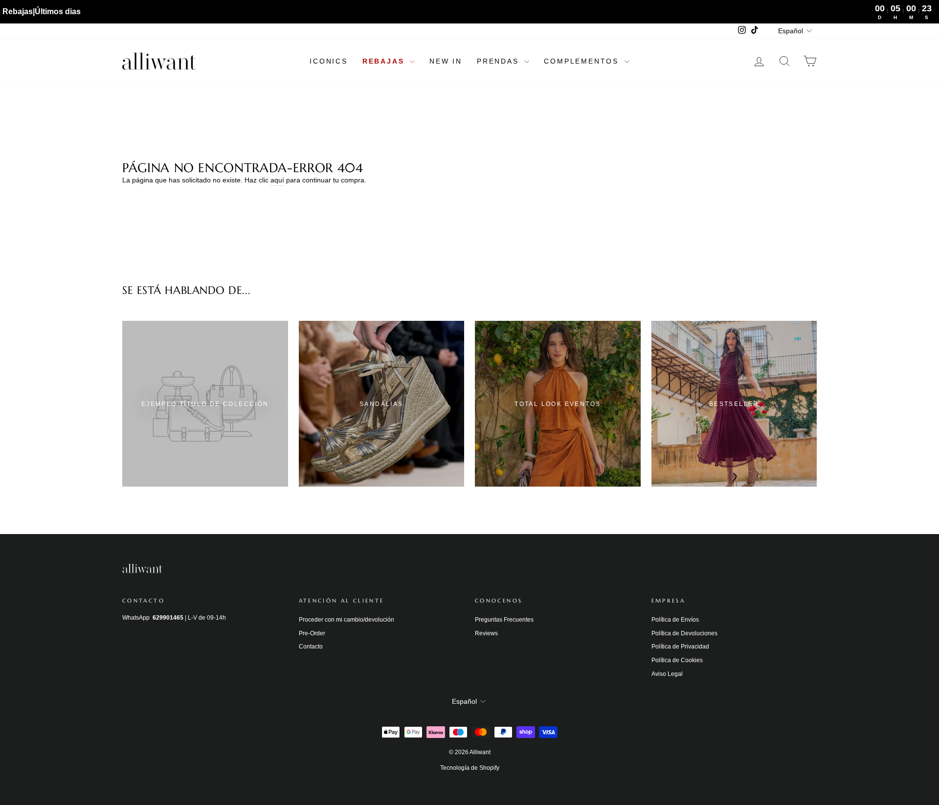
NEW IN (445, 61)
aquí (277, 180)
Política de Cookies (677, 660)
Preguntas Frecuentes (504, 619)
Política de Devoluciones (684, 633)
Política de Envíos (675, 619)
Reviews (486, 633)
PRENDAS (499, 61)
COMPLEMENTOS (583, 61)
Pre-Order (312, 633)
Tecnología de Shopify (469, 767)
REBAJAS (384, 61)
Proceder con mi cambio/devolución (346, 619)
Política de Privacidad (680, 646)
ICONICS (329, 61)
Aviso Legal (667, 674)
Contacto (311, 646)
